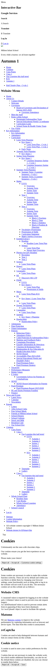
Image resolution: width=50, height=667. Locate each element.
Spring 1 (35, 443)
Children (9, 69)
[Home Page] (2, 46)
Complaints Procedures (25, 342)
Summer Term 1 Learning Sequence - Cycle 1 (32, 173)
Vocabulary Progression (31, 230)
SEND (14, 381)
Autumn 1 (10, 81)
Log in (5, 43)
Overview (31, 186)
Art (17, 301)
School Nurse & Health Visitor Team (31, 126)
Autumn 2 (36, 441)
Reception (26, 255)
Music (18, 292)
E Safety (14, 374)
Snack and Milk (17, 420)
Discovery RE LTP (29, 278)
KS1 (8, 79)
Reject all (5, 563)
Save (23, 665)
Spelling (19, 315)
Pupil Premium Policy (25, 363)
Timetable (25, 469)
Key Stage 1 (27, 142)
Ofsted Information (19, 328)
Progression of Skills (30, 232)
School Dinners (17, 416)
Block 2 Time (37, 220)
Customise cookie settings (31, 563)
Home (8, 67)
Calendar (15, 400)
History (19, 266)
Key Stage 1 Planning (30, 317)
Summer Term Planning (26, 170)
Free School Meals (18, 411)
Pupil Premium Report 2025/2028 (30, 388)
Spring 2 (35, 446)
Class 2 (19, 473)
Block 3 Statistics (39, 223)
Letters (14, 407)
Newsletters (16, 402)
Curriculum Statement (30, 234)
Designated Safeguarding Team (29, 119)
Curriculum (16, 138)
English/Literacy (23, 239)
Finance (14, 393)
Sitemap (9, 517)
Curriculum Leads (23, 124)
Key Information (13, 131)
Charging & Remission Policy (28, 347)
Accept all (15, 563)
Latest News (16, 397)
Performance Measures (20, 370)
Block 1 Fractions (39, 218)
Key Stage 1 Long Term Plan (33, 298)
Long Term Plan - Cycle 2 (37, 147)
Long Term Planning (24, 140)
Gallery (25, 471)
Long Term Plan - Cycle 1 (37, 144)
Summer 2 (36, 450)
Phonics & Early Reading (26, 252)
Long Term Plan (33, 248)
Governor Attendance (30, 112)
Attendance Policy (23, 335)
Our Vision (15, 128)
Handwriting (21, 319)
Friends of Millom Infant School (24, 413)
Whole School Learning (26, 503)
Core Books (21, 501)
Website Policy (12, 521)
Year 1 (24, 195)
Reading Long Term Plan (37, 243)
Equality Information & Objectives (30, 344)
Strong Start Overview (36, 250)
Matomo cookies (14, 620)
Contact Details (17, 101)
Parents (9, 404)
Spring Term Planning (25, 156)
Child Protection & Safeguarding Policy (32, 338)
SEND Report (22, 354)
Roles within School (19, 117)
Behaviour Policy (23, 333)
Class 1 (9, 74)
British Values (17, 372)
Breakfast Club (17, 423)
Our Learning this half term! (17, 76)
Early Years (26, 149)
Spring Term (32, 190)
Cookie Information (14, 519)
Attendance (16, 135)
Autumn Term (32, 188)
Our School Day (18, 425)
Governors (15, 105)
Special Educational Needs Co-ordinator (32, 121)
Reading (25, 241)
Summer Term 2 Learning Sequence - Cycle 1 (32, 178)
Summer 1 (36, 448)
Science (19, 262)
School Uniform (17, 418)
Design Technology (24, 305)
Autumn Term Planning (26, 151)
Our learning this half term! (32, 476)
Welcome (15, 103)
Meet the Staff (17, 115)
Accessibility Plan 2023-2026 (28, 356)
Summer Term (32, 193)
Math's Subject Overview (32, 236)
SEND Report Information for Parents (31, 384)
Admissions (16, 324)
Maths (18, 181)
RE (17, 275)
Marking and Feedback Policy (28, 340)
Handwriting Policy (29, 321)
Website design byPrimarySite (19, 530)
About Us (10, 98)
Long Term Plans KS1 (31, 294)
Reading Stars (22, 499)
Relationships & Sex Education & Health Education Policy (30, 350)
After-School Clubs (19, 409)
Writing (25, 246)
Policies (14, 331)
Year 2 (24, 207)
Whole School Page (19, 496)
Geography (21, 271)
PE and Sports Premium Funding (24, 390)
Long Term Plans (29, 264)
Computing (21, 310)
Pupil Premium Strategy (26, 365)
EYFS (24, 184)
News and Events (13, 395)
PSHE (19, 280)
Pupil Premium (17, 386)
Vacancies (15, 367)
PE (17, 296)
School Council (17, 508)
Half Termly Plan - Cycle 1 (17, 85)
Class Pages (11, 72)
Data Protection (17, 326)
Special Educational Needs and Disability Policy (29, 359)
